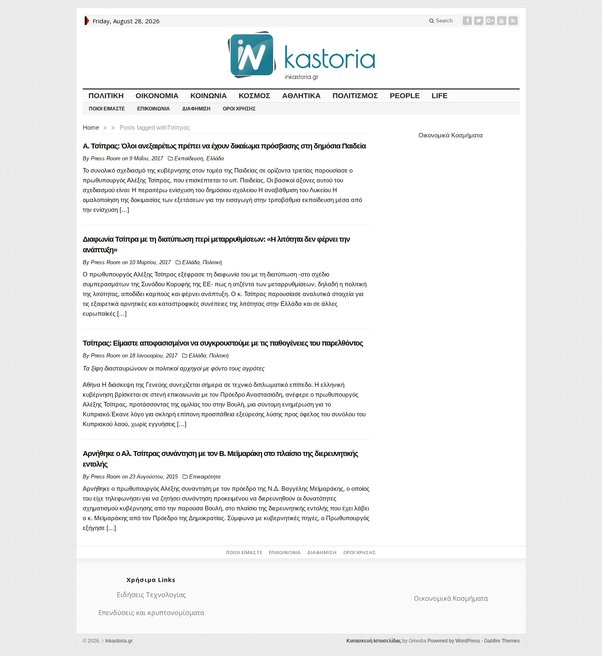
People (405, 96)
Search (443, 21)
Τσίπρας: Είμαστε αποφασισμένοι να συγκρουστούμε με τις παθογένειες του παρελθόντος (223, 343)
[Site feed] (514, 20)
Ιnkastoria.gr (117, 641)
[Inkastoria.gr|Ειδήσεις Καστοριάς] (301, 55)
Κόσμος (254, 96)
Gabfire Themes (502, 641)
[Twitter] (479, 20)
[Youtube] (502, 20)
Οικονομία (157, 96)
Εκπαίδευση (188, 158)
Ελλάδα (215, 158)
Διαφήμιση (196, 109)
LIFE (440, 96)
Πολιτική (106, 96)
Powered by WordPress (454, 641)
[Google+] (491, 20)
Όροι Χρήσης (239, 109)
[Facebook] (468, 20)
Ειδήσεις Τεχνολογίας (151, 594)
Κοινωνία (208, 96)
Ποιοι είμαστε (107, 109)
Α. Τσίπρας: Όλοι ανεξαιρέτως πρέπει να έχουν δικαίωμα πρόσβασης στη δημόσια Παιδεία (224, 146)
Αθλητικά (301, 96)
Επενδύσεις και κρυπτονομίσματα (151, 612)
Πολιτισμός (355, 96)
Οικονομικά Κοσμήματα (451, 135)
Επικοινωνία (153, 109)
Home (91, 127)
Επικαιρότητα (204, 477)
